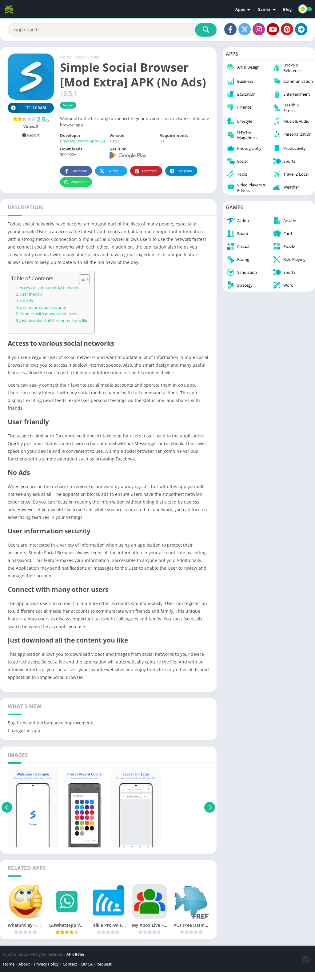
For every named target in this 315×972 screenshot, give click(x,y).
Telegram (184, 171)
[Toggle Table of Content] (81, 279)
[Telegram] (301, 29)
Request (104, 964)
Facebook (79, 171)
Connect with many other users (48, 314)
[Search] (206, 30)
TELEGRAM (36, 107)
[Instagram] (259, 29)
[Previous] (7, 807)
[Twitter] (244, 29)
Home (65, 57)
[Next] (210, 807)
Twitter (112, 171)
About (24, 964)
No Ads (26, 301)
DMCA (87, 964)
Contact (70, 964)
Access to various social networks (50, 287)
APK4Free (75, 954)
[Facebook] (230, 29)
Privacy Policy (46, 964)
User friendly (31, 294)
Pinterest (149, 171)
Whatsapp (79, 182)
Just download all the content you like (54, 320)
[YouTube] (273, 29)
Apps (240, 9)
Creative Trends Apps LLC (83, 141)
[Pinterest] (287, 29)
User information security (43, 307)
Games (263, 9)
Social (94, 57)
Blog (287, 9)
